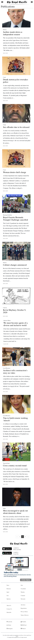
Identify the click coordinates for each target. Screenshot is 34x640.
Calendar (23, 595)
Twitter (9, 625)
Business (9, 588)
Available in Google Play (15, 553)
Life (8, 595)
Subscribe (9, 612)
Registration (24, 608)
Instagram (10, 628)
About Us (9, 605)
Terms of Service (25, 615)
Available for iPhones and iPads (17, 548)
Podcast (24, 628)
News (8, 585)
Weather (23, 592)
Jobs (22, 585)
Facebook (9, 621)
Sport (8, 592)
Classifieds (23, 588)
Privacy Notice (24, 611)
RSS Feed (24, 625)
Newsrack (23, 599)
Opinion (9, 599)
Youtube (24, 621)
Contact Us (9, 609)
